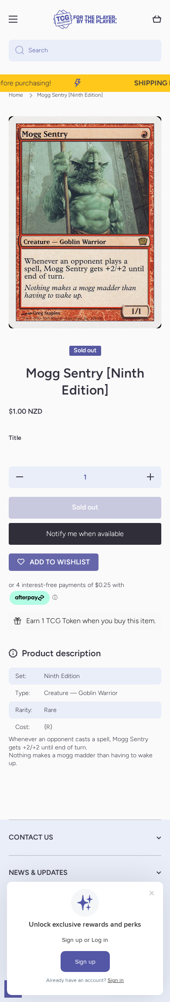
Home (16, 95)
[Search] (16, 50)
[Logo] (85, 19)
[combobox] (85, 50)
